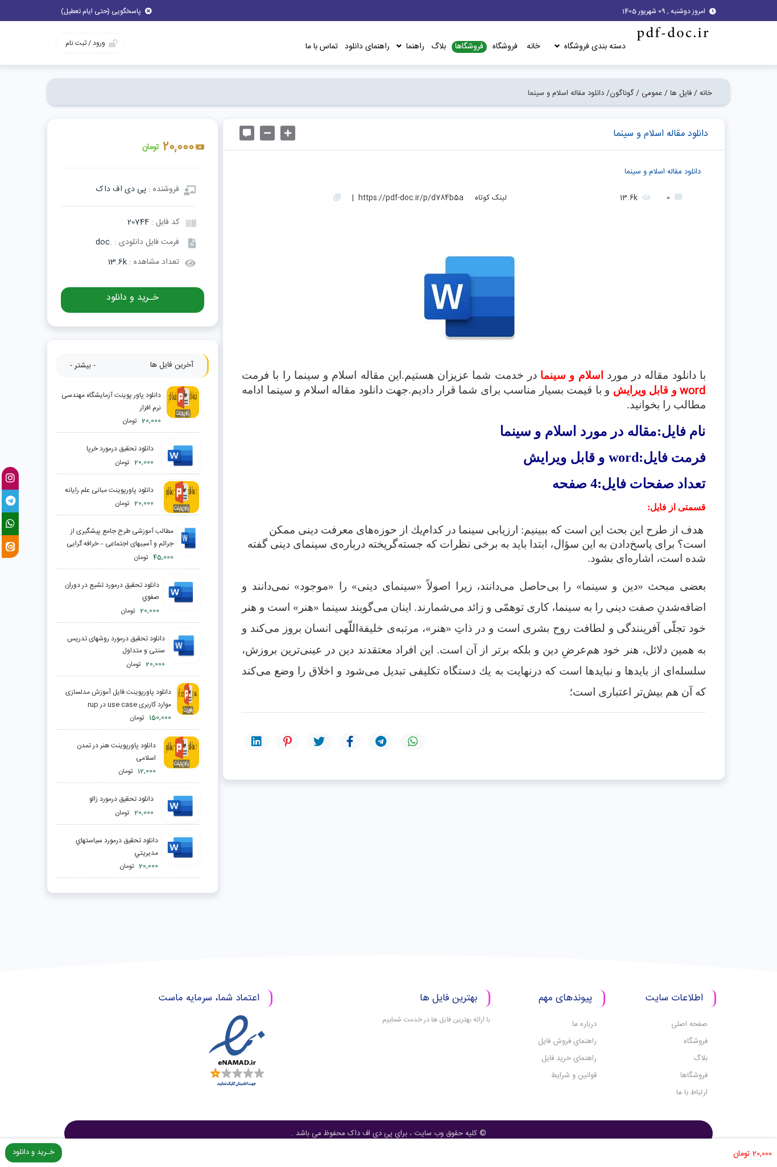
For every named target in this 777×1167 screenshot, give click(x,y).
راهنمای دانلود (367, 46)
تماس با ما (321, 46)
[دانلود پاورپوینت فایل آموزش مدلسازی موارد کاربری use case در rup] (188, 705)
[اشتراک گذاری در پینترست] (287, 741)
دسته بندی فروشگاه (594, 46)
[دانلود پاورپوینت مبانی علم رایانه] (179, 497)
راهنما (414, 46)
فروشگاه (505, 46)
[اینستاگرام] (10, 478)
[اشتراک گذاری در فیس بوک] (350, 741)
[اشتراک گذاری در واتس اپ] (412, 741)
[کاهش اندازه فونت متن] (267, 133)
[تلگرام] (10, 501)
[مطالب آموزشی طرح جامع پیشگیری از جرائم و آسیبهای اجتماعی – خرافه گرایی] (189, 544)
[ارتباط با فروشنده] (246, 133)
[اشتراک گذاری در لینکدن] (256, 741)
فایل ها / (678, 93)
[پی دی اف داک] (672, 33)
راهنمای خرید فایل (569, 1058)
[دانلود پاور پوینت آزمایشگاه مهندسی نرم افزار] (183, 408)
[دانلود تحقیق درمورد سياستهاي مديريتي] (181, 854)
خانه (533, 46)
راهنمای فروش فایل (567, 1041)
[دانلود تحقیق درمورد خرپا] (179, 456)
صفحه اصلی (689, 1024)
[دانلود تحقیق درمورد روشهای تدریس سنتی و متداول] (185, 652)
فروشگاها (469, 47)
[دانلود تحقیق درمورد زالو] (179, 806)
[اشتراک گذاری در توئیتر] (319, 741)
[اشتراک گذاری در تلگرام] (381, 741)
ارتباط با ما (692, 1092)
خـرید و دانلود (132, 297)
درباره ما (584, 1024)
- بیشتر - (83, 365)
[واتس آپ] (10, 523)
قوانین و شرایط (574, 1075)
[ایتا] (10, 546)
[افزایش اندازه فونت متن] (287, 133)
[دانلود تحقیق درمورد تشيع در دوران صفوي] (182, 598)
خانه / (703, 93)
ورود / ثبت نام (85, 43)
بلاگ (438, 46)
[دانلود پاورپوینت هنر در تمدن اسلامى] (180, 759)
